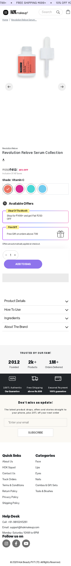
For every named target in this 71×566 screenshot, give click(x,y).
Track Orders (9, 479)
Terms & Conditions (13, 485)
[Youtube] (26, 543)
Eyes (38, 473)
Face (38, 461)
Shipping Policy (11, 503)
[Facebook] (16, 543)
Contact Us (8, 473)
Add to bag (23, 264)
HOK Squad (8, 467)
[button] (35, 278)
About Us (7, 461)
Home (5, 19)
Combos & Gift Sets (47, 485)
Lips (38, 467)
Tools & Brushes (44, 491)
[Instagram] (6, 543)
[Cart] (68, 11)
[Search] (51, 12)
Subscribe (35, 432)
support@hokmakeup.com (24, 527)
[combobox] (51, 12)
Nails (38, 479)
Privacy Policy (10, 497)
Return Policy (9, 491)
